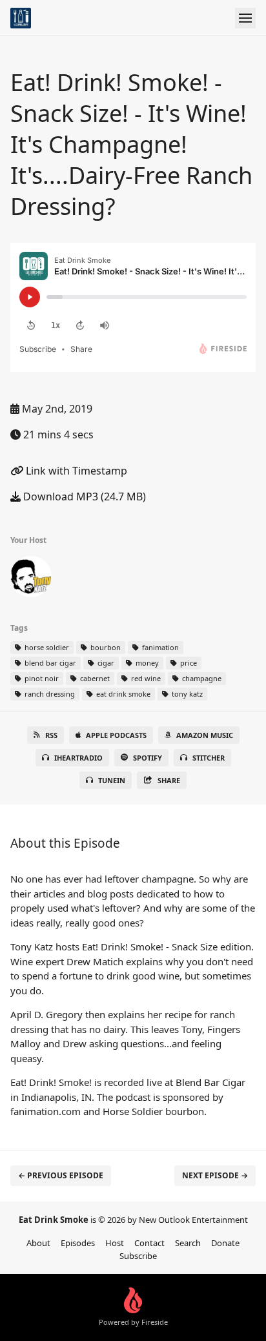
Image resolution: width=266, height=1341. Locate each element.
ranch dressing (49, 694)
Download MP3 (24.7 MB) (83, 496)
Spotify (147, 758)
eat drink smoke (122, 694)
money (146, 663)
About (38, 1243)
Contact (149, 1243)
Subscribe (138, 1256)
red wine (145, 678)
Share (169, 780)
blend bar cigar (49, 663)
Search (188, 1243)
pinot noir (41, 678)
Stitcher (208, 758)
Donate (225, 1243)
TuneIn (111, 780)
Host (114, 1243)
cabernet (94, 678)
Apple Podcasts (116, 735)
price (187, 663)
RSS (51, 735)
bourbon (104, 647)
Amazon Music (204, 735)
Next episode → (215, 1175)
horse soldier (46, 647)
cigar (105, 663)
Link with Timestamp (75, 471)
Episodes (78, 1243)
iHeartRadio (78, 758)
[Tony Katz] (31, 579)
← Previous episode (60, 1175)
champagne (200, 678)
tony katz (186, 694)
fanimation (159, 647)
